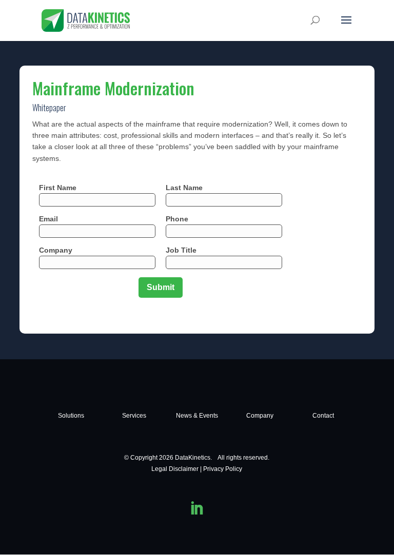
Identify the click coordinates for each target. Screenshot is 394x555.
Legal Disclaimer (175, 468)
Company (55, 250)
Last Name (184, 187)
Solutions (71, 415)
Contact (323, 415)
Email (48, 219)
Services (134, 415)
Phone (177, 219)
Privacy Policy (222, 468)
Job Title (181, 250)
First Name (57, 187)
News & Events (197, 415)
